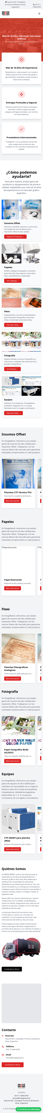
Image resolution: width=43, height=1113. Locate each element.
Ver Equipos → (12, 369)
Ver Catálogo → (13, 281)
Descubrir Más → (13, 325)
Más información (12, 501)
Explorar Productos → (15, 237)
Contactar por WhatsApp (29, 1109)
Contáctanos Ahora (11, 969)
